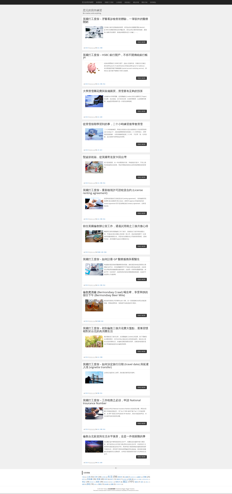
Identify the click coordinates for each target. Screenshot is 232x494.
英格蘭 (98, 252)
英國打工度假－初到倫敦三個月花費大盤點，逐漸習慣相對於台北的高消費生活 (115, 329)
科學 (83, 479)
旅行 (101, 150)
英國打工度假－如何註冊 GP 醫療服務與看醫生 (111, 259)
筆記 (104, 84)
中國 (83, 477)
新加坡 (106, 482)
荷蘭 (140, 479)
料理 (106, 479)
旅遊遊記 (127, 2)
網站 (147, 482)
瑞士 (111, 482)
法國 (126, 477)
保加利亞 (132, 477)
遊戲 (136, 482)
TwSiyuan (105, 488)
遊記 (102, 321)
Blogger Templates (130, 488)
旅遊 (118, 479)
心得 (98, 150)
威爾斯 (139, 477)
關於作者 (144, 2)
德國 (83, 484)
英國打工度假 (109, 2)
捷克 (135, 479)
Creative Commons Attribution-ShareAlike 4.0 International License (122, 490)
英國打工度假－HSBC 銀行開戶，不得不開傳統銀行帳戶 (115, 56)
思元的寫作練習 (87, 2)
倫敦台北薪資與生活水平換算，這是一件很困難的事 (114, 436)
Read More (141, 42)
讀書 (112, 484)
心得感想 (119, 2)
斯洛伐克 (145, 479)
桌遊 (124, 479)
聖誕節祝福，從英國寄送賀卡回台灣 (104, 157)
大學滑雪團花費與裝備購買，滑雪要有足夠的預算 (113, 91)
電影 (142, 482)
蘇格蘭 (106, 484)
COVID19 (118, 484)
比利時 (104, 477)
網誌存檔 (136, 2)
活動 (144, 477)
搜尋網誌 (153, 2)
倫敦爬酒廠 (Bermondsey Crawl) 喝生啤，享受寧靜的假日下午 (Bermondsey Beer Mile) (115, 293)
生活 (98, 48)
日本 (96, 477)
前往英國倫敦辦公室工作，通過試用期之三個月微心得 (115, 226)
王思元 (86, 48)
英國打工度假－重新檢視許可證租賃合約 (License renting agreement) (113, 191)
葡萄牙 (117, 482)
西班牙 (120, 477)
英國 (101, 48)
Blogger (123, 488)
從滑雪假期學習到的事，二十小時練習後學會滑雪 (113, 124)
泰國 (129, 479)
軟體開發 (99, 2)
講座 (95, 484)
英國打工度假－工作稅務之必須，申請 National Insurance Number (112, 401)
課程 (88, 484)
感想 (101, 117)
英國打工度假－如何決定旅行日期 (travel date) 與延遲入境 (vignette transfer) (116, 365)
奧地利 (92, 482)
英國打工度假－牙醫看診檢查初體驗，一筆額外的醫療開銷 (115, 20)
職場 (105, 252)
